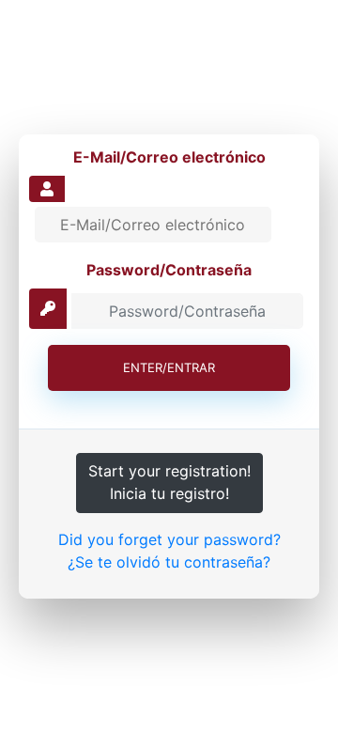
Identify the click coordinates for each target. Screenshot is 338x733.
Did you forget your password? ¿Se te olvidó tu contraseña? (169, 550)
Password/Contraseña (169, 269)
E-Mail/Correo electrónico (169, 157)
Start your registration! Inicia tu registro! (169, 482)
